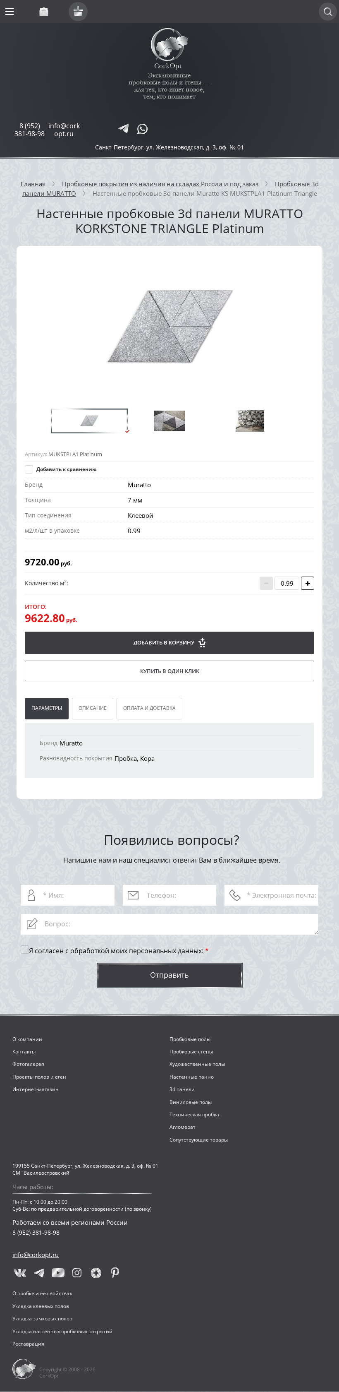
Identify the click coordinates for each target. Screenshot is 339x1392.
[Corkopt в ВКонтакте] (19, 1272)
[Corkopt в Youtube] (57, 1272)
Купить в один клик (169, 671)
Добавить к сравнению (66, 469)
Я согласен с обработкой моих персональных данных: (119, 951)
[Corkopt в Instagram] (76, 1272)
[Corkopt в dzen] (95, 1272)
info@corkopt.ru (64, 129)
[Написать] (123, 128)
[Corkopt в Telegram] (38, 1272)
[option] (169, 327)
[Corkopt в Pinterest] (114, 1272)
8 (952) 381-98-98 (29, 129)
